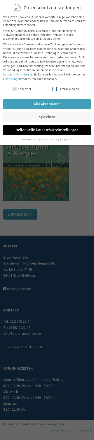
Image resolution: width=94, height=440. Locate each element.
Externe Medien (69, 89)
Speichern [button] (47, 116)
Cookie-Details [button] (28, 139)
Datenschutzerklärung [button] (48, 139)
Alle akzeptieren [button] (47, 104)
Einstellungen (12, 79)
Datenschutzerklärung (17, 74)
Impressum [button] (67, 139)
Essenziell (24, 89)
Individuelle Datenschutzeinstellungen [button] (47, 129)
